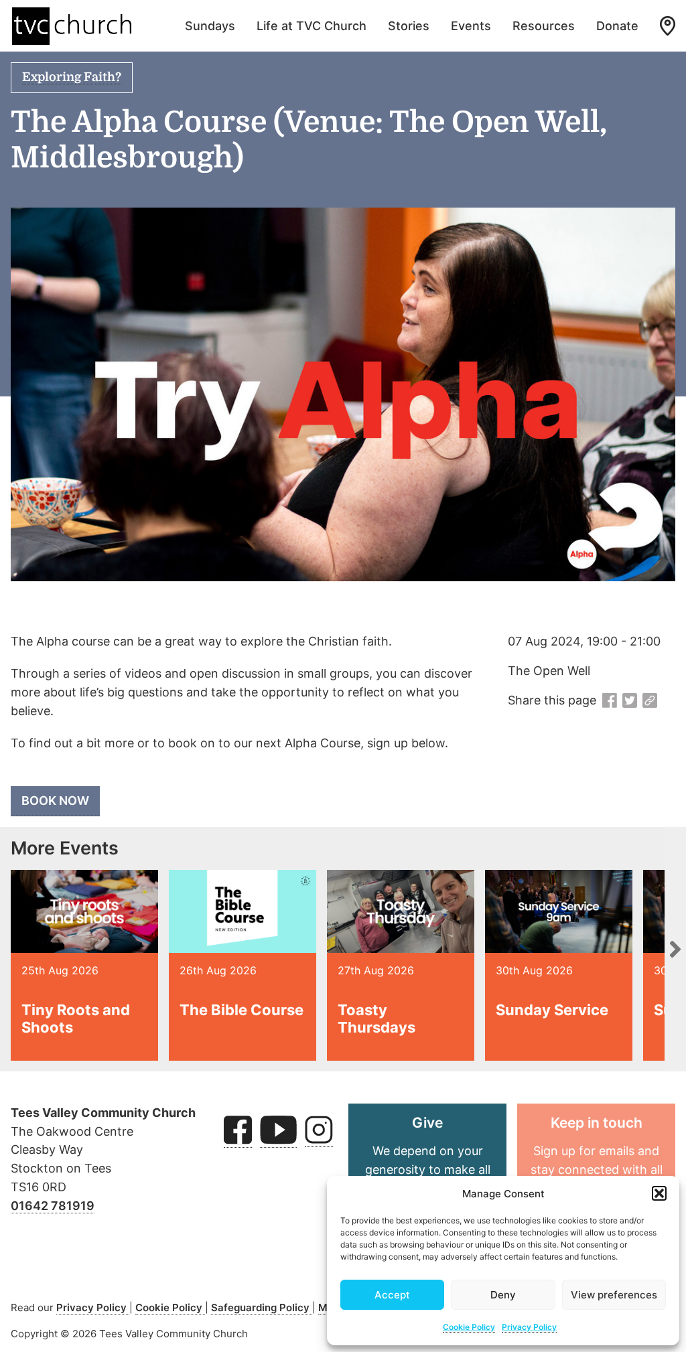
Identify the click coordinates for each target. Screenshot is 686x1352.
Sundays (210, 26)
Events (471, 26)
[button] (659, 1193)
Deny (503, 1294)
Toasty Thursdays (376, 1018)
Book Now (55, 801)
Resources (543, 26)
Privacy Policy (529, 1327)
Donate (617, 26)
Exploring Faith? (71, 77)
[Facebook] (610, 701)
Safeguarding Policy (261, 1307)
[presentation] (675, 949)
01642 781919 (52, 1206)
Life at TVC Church (311, 26)
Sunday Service (552, 1010)
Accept (392, 1294)
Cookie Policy (469, 1327)
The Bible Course (241, 1010)
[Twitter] (630, 701)
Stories (408, 26)
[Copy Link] (650, 701)
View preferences (614, 1294)
